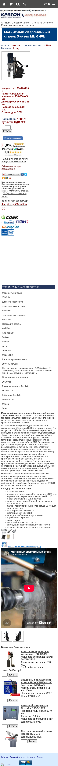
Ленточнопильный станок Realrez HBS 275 (36, 732)
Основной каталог (21, 23)
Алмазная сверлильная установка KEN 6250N (35, 652)
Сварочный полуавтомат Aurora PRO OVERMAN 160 (36, 681)
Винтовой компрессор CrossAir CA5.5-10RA (34, 706)
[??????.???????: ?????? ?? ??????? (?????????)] (9, 764)
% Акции (5, 23)
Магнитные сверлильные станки (17, 25)
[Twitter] (25, 174)
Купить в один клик (12, 138)
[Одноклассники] (3, 178)
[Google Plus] (9, 178)
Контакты (31, 757)
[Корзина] (11, 4)
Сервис (40, 757)
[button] (49, 3)
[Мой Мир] (6, 178)
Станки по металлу (42, 23)
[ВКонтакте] (22, 174)
